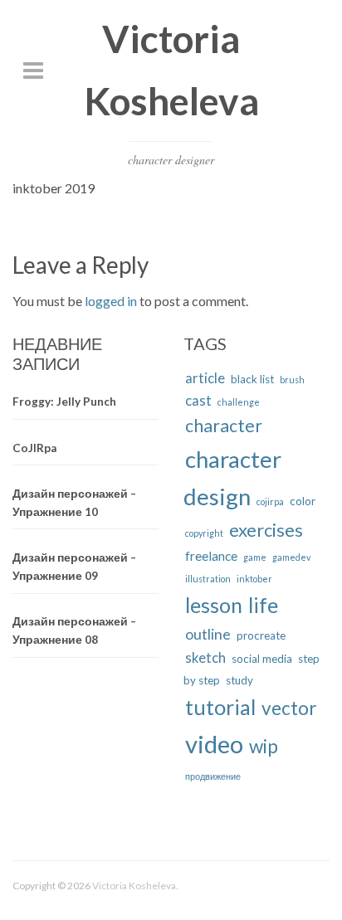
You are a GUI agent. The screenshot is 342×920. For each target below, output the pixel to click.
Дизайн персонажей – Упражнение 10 (74, 502)
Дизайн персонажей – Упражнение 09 (74, 566)
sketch (205, 657)
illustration (208, 578)
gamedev (291, 557)
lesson (213, 605)
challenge (238, 402)
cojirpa (270, 501)
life (263, 604)
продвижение (213, 776)
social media (262, 658)
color (302, 501)
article (205, 378)
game (254, 557)
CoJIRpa (34, 448)
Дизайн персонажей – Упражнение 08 (74, 630)
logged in (111, 301)
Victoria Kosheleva (134, 885)
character (223, 425)
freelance (211, 555)
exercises (266, 529)
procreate (261, 635)
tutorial (220, 706)
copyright (204, 533)
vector (288, 708)
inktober (254, 578)
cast (198, 400)
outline (208, 634)
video (214, 743)
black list (252, 379)
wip (263, 746)
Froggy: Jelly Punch (64, 401)
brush (292, 379)
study (239, 680)
